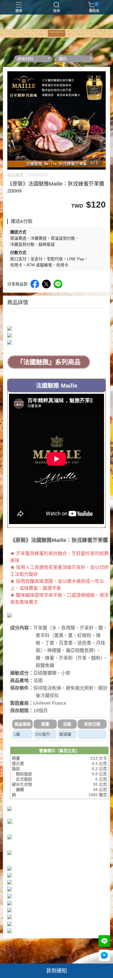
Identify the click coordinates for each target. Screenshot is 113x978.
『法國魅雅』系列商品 (49, 362)
